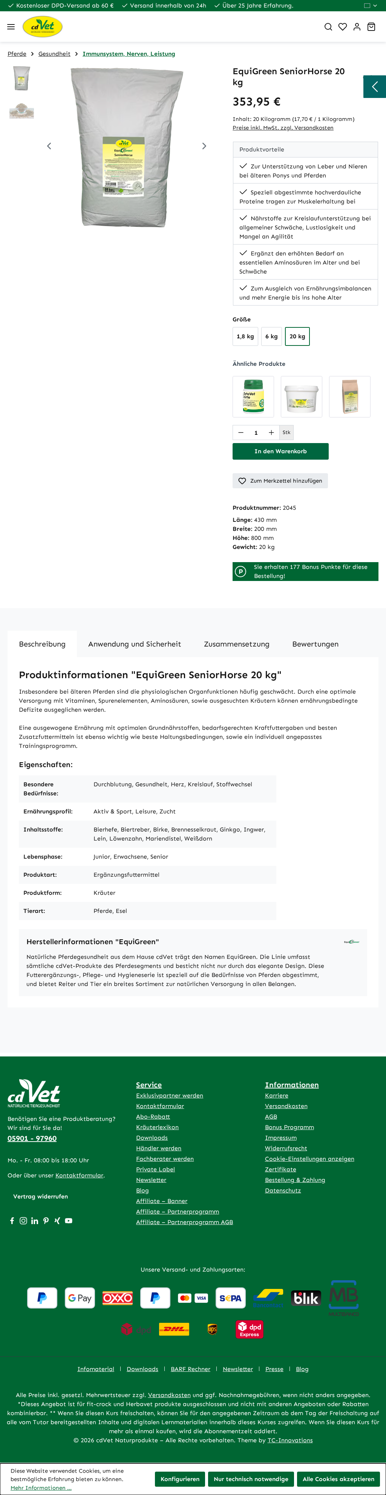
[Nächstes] (204, 147)
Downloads (152, 1137)
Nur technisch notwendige (251, 1479)
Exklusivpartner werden (169, 1095)
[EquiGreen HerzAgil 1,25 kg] (301, 396)
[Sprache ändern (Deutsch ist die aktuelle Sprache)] (371, 5)
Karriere (276, 1095)
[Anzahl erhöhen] (271, 432)
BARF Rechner (190, 1369)
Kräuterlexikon (157, 1127)
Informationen (292, 1084)
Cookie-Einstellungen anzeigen (309, 1158)
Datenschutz (283, 1190)
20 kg (297, 336)
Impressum (281, 1137)
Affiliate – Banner (161, 1201)
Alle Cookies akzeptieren (338, 1479)
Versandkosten (286, 1106)
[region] (113, 147)
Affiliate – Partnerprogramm (177, 1211)
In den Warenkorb (280, 451)
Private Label (155, 1169)
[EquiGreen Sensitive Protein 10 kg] (350, 396)
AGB (271, 1116)
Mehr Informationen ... (41, 1487)
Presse (274, 1369)
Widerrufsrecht (286, 1148)
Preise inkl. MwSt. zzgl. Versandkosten (283, 127)
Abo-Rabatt (153, 1116)
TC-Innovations (290, 1440)
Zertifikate (280, 1169)
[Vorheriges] (49, 147)
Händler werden (158, 1148)
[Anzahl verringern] (241, 432)
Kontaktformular (79, 1175)
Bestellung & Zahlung (295, 1179)
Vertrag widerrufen (40, 1196)
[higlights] (374, 86)
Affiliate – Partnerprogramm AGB (184, 1222)
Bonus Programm (289, 1127)
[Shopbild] (126, 147)
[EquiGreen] (352, 941)
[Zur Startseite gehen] (168, 26)
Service (149, 1084)
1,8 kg (245, 336)
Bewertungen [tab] (315, 643)
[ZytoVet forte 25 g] (253, 396)
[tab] (42, 644)
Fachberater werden (165, 1158)
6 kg (271, 336)
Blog (142, 1190)
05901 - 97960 (32, 1138)
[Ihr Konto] (357, 27)
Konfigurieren (180, 1479)
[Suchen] (328, 27)
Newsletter (151, 1179)
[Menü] (11, 27)
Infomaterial (95, 1369)
